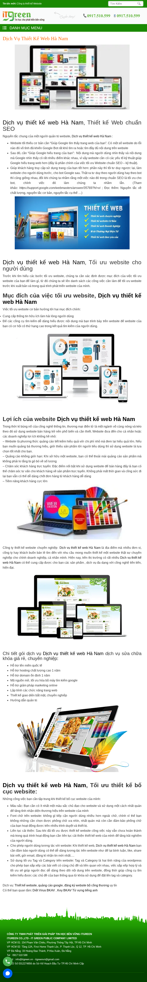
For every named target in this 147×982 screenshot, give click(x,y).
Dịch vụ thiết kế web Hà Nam (43, 122)
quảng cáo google (50, 885)
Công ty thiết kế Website (29, 3)
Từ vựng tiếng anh (85, 890)
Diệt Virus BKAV (44, 890)
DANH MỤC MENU (25, 28)
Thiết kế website (26, 885)
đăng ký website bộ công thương (86, 885)
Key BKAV (64, 890)
